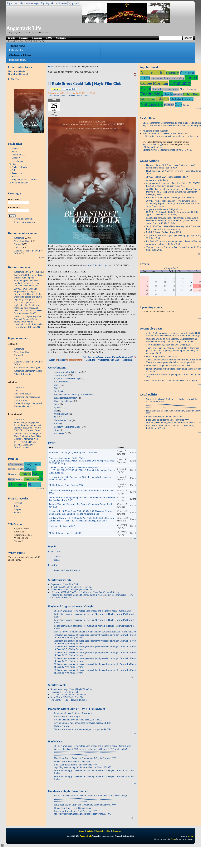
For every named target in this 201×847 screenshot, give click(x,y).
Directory (16, 157)
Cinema (56, 95)
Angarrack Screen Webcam (155, 130)
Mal (56, 410)
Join (16, 506)
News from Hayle (16, 71)
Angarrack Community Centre (28, 371)
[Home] (126, 22)
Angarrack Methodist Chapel (67, 378)
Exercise (166, 89)
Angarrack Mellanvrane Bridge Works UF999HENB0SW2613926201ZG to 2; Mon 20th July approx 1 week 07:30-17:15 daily (82, 461)
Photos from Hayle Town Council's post (72, 761)
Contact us (61, 38)
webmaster (59, 433)
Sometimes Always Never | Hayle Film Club (71, 589)
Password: (14, 207)
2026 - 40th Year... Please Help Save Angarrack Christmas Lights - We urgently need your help (173, 227)
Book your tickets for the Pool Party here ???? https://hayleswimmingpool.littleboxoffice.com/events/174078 (82, 766)
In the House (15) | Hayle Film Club (67, 697)
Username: (14, 199)
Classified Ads (18, 154)
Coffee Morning (154, 83)
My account (12, 3)
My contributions (59, 3)
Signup (17, 512)
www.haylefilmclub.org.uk (96, 265)
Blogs (14, 151)
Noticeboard (151, 104)
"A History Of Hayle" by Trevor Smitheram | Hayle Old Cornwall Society (84, 592)
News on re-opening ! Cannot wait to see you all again (171, 380)
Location (53, 565)
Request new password (24, 222)
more (42, 257)
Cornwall (18, 244)
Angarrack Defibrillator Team (68, 372)
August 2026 (172, 268)
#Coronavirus (16, 464)
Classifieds (37, 38)
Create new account (23, 218)
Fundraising (151, 93)
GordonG (58, 391)
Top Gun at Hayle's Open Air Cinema (68, 694)
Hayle (37, 473)
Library (162, 99)
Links (14, 164)
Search (15, 176)
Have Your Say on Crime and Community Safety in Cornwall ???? (85, 758)
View (56, 89)
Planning (34, 484)
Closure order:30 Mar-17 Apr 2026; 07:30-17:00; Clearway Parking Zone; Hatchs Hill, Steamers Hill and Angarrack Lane (80, 512)
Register (18, 509)
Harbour (25, 474)
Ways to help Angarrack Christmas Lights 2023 (168, 365)
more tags (41, 488)
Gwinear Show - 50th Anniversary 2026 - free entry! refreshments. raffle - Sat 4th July (170, 166)
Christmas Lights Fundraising (167, 78)
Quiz (178, 104)
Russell (57, 423)
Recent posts (17, 173)
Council (30, 468)
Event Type (54, 551)
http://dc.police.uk (151, 144)
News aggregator (20, 182)
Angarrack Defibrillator (157, 180)
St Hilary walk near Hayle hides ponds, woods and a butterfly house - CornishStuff (92, 611)
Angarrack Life (23, 28)
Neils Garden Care (62, 420)
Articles (15, 148)
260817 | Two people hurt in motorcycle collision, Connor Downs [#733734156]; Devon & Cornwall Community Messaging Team (173, 192)
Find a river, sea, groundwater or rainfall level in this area (171, 136)
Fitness (175, 89)
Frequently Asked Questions (25, 179)
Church (191, 77)
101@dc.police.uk (151, 147)
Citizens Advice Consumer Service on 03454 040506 (167, 150)
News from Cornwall (18, 74)
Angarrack (19, 238)
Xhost (172, 839)
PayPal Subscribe (20, 167)
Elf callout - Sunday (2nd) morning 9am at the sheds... (74, 452)
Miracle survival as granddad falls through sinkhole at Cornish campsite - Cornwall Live (95, 631)
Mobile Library (181, 99)
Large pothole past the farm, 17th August (73, 713)
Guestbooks (17, 161)
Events (11, 38)
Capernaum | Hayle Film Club (64, 584)
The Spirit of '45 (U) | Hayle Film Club (68, 700)
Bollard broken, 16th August (67, 716)
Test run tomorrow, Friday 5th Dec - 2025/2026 (168, 344)
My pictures (73, 3)
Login (52, 360)
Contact (17, 247)
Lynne (57, 407)
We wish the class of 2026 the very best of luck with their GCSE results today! (90, 749)
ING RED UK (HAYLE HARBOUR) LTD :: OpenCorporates (25, 445)
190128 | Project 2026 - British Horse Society (167, 177)
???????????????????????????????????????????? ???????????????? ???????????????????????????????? (85, 753)
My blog (45, 3)
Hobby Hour (191, 94)
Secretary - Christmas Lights (67, 427)
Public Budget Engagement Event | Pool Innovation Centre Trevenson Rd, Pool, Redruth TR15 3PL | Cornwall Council (28, 426)
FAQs (49, 38)
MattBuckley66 (61, 414)
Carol (56, 385)
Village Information (23, 374)
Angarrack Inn (21, 400)
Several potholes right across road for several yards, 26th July (82, 723)
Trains (186, 105)
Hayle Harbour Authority (65, 398)
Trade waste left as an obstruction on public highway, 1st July (82, 729)
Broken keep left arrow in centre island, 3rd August (78, 719)
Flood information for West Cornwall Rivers (163, 133)
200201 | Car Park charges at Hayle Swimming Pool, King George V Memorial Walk (27, 436)
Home (10, 41)
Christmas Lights (16, 469)
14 (191, 282)
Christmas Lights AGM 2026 (62, 526)
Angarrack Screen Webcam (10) (29, 272)
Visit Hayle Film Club (109, 360)
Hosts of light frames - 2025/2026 (161, 356)
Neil (56, 417)
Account (18, 503)
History (19, 479)
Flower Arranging (188, 89)
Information (31, 479)
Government (14, 474)
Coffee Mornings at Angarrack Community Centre (28, 404)
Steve (56, 430)
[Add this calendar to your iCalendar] (135, 74)
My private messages (29, 3)
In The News (14, 79)
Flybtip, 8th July (61, 726)
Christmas (172, 73)
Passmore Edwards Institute (78, 95)
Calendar (90, 360)
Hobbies (178, 94)
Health (11, 479)
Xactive (190, 836)
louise (56, 404)
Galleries (23, 38)
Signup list (70, 89)
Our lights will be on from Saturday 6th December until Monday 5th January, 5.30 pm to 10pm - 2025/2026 (171, 340)
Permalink (128, 360)
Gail (56, 388)
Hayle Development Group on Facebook (73, 394)
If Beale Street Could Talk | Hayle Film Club (71, 587)
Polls (14, 170)
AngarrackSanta (61, 381)
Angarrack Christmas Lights (27, 367)
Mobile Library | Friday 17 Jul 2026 (65, 533)
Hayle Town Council (64, 401)
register (62, 360)
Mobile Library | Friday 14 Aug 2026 (66, 485)
